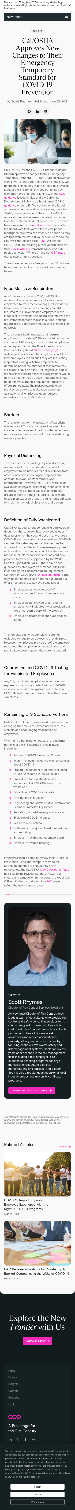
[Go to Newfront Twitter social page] (18, 1439)
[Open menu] (66, 16)
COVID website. (21, 248)
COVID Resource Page (54, 869)
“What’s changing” (46, 350)
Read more (9, 8)
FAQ (49, 881)
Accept (37, 1487)
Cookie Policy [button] (27, 1473)
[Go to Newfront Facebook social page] (25, 1439)
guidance (10, 205)
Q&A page (58, 252)
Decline (37, 1494)
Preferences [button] (33, 1477)
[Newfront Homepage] (14, 17)
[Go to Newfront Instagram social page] (33, 1439)
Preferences (37, 1502)
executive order (40, 225)
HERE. (42, 240)
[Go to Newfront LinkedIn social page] (10, 1439)
